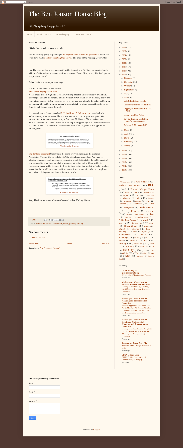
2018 (124, 150)
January (127, 145)
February (128, 141)
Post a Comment (38, 237)
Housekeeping (62, 34)
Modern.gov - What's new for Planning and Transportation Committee (134, 300)
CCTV (138, 195)
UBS (152, 250)
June (126, 97)
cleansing (128, 201)
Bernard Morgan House (142, 189)
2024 (124, 55)
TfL (153, 246)
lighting (145, 231)
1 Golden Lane (125, 182)
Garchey (129, 217)
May (126, 130)
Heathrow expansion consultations (137, 104)
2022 (124, 62)
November (128, 81)
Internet (122, 228)
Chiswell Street (149, 195)
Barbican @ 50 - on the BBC (135, 125)
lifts (135, 231)
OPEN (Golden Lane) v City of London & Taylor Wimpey (134, 358)
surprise (129, 246)
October (127, 85)
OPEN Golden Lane (130, 354)
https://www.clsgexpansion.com (43, 91)
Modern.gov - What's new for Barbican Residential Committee (136, 283)
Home (29, 34)
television (144, 246)
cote (148, 200)
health (146, 220)
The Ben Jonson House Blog (68, 13)
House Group (131, 225)
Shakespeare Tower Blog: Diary (135, 343)
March (127, 137)
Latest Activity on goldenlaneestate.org (130, 271)
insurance (147, 226)
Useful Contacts (44, 34)
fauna (128, 214)
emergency (128, 207)
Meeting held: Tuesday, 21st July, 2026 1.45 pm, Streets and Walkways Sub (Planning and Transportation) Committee (137, 332)
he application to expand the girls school (81, 54)
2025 (124, 51)
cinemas (127, 198)
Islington (136, 228)
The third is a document (39, 153)
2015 (124, 162)
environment (57, 223)
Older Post (105, 243)
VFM (136, 253)
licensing (123, 231)
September (128, 89)
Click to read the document (69, 146)
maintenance (125, 234)
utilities (125, 253)
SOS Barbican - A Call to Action (75, 113)
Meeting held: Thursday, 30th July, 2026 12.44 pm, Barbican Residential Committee (136, 289)
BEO (151, 185)
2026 (124, 47)
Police (137, 237)
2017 (124, 154)
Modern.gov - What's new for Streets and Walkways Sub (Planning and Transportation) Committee (135, 323)
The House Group (82, 34)
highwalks (136, 223)
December (128, 78)
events (151, 211)
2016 (124, 158)
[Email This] (50, 220)
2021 (124, 66)
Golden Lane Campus (128, 220)
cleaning (151, 198)
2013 (124, 169)
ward (152, 253)
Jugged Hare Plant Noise (134, 115)
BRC (136, 192)
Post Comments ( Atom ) (50, 248)
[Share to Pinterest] (62, 220)
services (138, 243)
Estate (65, 223)
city (139, 198)
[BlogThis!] (53, 220)
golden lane (142, 217)
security (123, 243)
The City (80, 223)
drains (152, 203)
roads (133, 240)
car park (126, 195)
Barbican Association (44, 223)
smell (152, 243)
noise (144, 234)
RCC (147, 237)
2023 (124, 59)
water (128, 255)
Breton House (149, 192)
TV (145, 250)
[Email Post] (45, 219)
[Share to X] (56, 220)
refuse (121, 240)
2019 (124, 74)
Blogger (96, 429)
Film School (139, 214)
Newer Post (34, 243)
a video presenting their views (57, 57)
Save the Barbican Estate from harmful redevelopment (136, 120)
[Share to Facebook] (59, 220)
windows (140, 256)
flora (152, 214)
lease (148, 229)
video (144, 253)
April (126, 134)
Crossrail (123, 203)
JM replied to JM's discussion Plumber (136, 275)
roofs (146, 240)
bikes (127, 192)
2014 (124, 166)
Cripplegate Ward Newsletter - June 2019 (138, 109)
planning (72, 223)
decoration (138, 203)
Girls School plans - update (135, 100)
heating (122, 223)
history (151, 223)
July (126, 93)
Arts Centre (142, 181)
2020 (124, 70)
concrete (138, 201)
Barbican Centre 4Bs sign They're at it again (136, 346)
